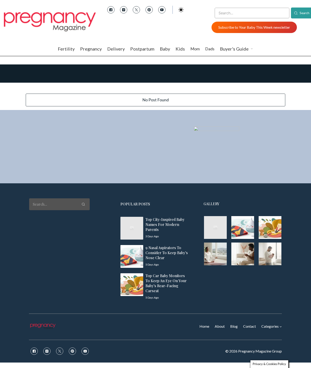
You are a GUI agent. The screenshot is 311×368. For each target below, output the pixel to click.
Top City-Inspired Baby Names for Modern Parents (164, 224)
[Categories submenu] (281, 326)
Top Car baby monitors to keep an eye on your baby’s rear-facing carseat (166, 283)
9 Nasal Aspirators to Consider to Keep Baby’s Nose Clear (166, 252)
